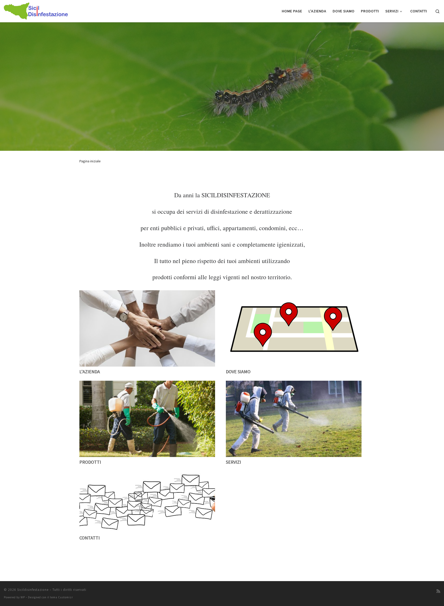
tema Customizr (61, 597)
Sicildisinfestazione (33, 590)
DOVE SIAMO (238, 372)
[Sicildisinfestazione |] (36, 10)
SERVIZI (233, 462)
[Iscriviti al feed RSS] (438, 591)
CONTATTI (89, 538)
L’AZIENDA (89, 372)
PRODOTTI (90, 462)
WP (23, 597)
